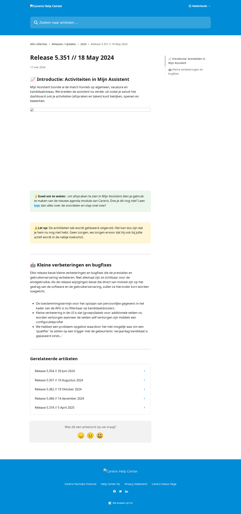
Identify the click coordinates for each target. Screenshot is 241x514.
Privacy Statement (136, 484)
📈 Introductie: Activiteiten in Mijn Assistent (186, 61)
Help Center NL (110, 484)
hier (37, 205)
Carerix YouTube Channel (80, 484)
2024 (83, 44)
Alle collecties (38, 44)
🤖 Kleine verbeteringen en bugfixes (185, 71)
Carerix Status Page (164, 484)
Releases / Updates (64, 44)
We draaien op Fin (123, 503)
